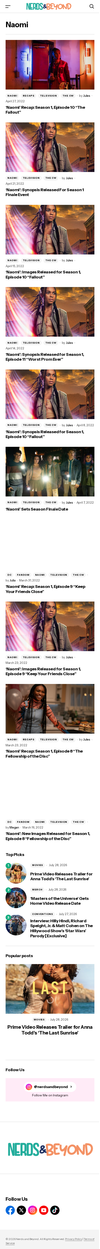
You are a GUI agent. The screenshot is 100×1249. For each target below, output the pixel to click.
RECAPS (28, 95)
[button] (7, 6)
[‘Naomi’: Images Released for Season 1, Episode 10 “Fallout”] (50, 229)
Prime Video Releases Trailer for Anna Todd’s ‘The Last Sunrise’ (61, 877)
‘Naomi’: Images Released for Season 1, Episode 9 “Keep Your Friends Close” (43, 672)
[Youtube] (43, 1210)
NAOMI (12, 95)
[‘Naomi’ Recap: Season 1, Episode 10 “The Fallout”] (50, 65)
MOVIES (37, 865)
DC (9, 574)
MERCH (37, 889)
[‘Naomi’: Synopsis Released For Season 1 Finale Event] (50, 147)
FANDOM (23, 574)
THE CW (68, 95)
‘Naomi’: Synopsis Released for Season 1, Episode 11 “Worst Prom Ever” (45, 357)
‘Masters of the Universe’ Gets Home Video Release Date (59, 901)
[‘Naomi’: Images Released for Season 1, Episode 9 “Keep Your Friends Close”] (50, 626)
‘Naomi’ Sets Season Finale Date (37, 509)
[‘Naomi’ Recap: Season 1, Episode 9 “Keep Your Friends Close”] (50, 544)
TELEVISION (48, 95)
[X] (21, 1210)
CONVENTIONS (42, 914)
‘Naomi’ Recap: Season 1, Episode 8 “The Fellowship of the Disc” (44, 754)
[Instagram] (32, 1210)
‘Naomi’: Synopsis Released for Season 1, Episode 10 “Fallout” (45, 434)
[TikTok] (55, 1210)
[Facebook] (10, 1210)
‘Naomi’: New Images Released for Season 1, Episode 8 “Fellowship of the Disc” (48, 836)
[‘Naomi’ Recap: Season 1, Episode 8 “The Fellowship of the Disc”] (50, 709)
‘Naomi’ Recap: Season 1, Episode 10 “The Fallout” (45, 110)
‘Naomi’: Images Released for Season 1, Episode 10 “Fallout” (43, 275)
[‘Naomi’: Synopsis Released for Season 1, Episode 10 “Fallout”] (50, 394)
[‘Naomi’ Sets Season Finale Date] (50, 471)
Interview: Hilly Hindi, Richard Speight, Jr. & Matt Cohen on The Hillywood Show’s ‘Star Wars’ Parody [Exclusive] (61, 928)
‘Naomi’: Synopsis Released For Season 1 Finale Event (45, 192)
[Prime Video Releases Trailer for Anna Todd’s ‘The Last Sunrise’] (16, 873)
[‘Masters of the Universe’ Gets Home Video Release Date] (16, 897)
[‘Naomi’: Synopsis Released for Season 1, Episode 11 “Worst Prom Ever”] (50, 312)
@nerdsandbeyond (51, 1087)
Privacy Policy (73, 1239)
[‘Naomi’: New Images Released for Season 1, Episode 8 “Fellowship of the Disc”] (50, 791)
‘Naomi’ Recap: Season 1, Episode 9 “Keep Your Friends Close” (45, 589)
